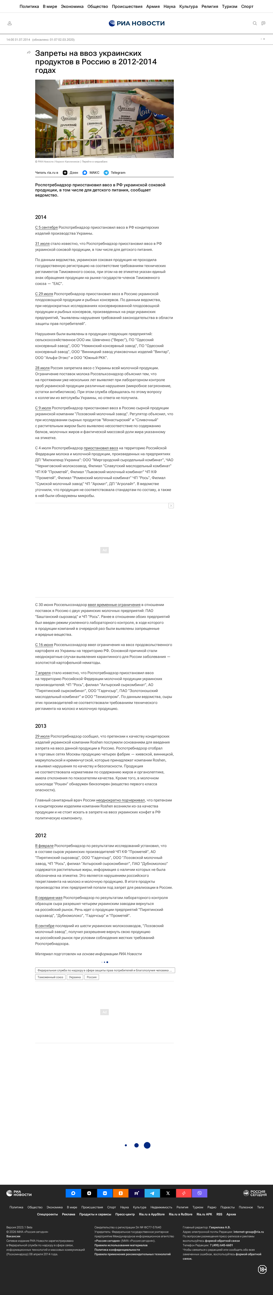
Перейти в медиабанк (94, 161)
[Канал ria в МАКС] (73, 1193)
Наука (124, 1207)
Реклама (68, 1214)
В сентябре (44, 925)
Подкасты (228, 1207)
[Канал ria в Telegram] (152, 1193)
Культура (139, 1207)
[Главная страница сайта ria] (136, 23)
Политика (16, 1207)
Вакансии (13, 1236)
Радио (212, 1207)
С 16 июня (44, 644)
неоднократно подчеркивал (120, 800)
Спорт (111, 1207)
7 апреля (43, 672)
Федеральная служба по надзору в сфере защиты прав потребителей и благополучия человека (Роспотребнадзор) (106, 970)
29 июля (42, 736)
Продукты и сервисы (95, 1214)
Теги (260, 1207)
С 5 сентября (46, 227)
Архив (231, 1214)
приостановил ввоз (101, 448)
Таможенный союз (50, 977)
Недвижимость (161, 1207)
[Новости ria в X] (168, 1193)
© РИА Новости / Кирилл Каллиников (57, 161)
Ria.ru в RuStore (180, 1214)
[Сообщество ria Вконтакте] (105, 1193)
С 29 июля (44, 293)
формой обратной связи (222, 1240)
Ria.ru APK (204, 1214)
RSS (219, 1214)
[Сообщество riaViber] (199, 1193)
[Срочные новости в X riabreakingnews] (184, 1193)
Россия (92, 977)
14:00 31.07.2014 (18, 39)
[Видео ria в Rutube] (136, 1193)
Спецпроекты (47, 1214)
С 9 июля (43, 408)
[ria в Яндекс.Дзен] (89, 1193)
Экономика (55, 1207)
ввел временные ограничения (114, 604)
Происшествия (92, 1207)
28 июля (42, 368)
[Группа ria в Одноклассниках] (120, 1193)
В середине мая (48, 897)
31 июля (42, 243)
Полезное (246, 1207)
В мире (72, 1207)
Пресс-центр (125, 1214)
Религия (182, 1207)
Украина (75, 977)
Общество (35, 1207)
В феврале (44, 845)
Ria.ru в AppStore (152, 1214)
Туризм (198, 1207)
